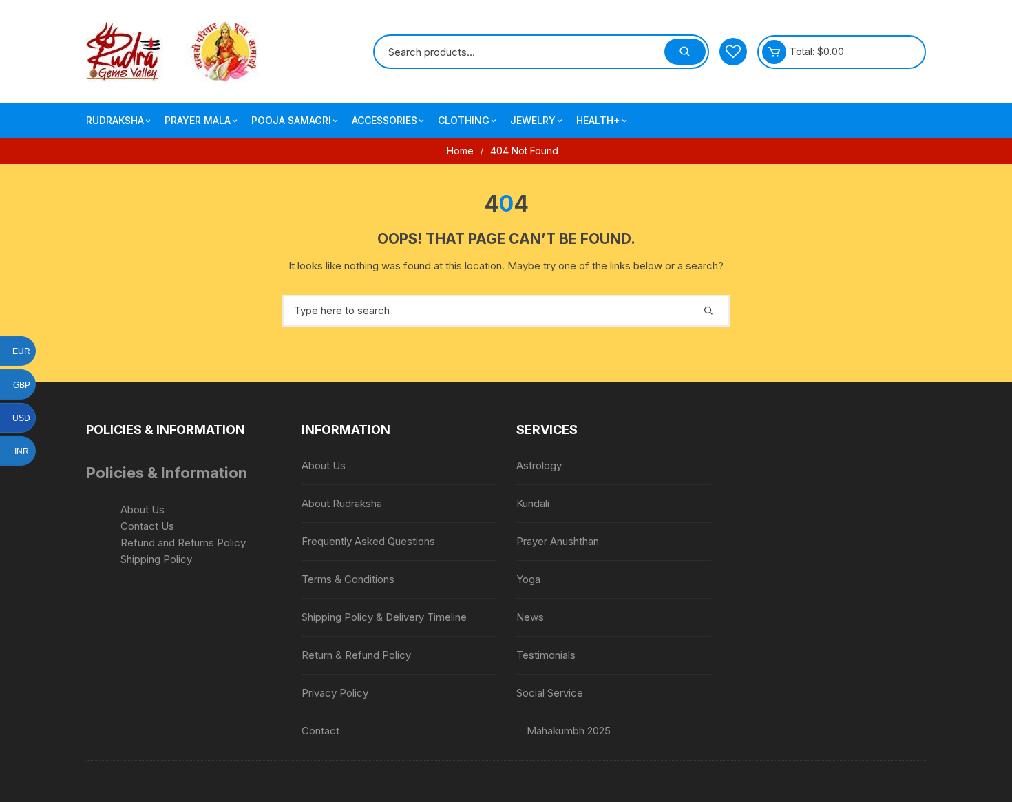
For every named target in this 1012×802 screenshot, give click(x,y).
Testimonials (546, 654)
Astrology (539, 465)
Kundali (532, 503)
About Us (142, 509)
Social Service (549, 692)
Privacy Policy (335, 692)
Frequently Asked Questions (368, 541)
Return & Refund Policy (356, 654)
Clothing (463, 120)
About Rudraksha (342, 503)
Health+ (598, 120)
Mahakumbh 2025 (569, 730)
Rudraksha (115, 120)
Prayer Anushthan (557, 541)
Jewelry (533, 120)
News (530, 617)
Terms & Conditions (348, 579)
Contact (320, 730)
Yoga (528, 579)
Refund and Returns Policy (183, 542)
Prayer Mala (198, 120)
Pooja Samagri (291, 120)
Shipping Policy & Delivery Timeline (384, 617)
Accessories (384, 120)
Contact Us (147, 526)
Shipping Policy (156, 559)
